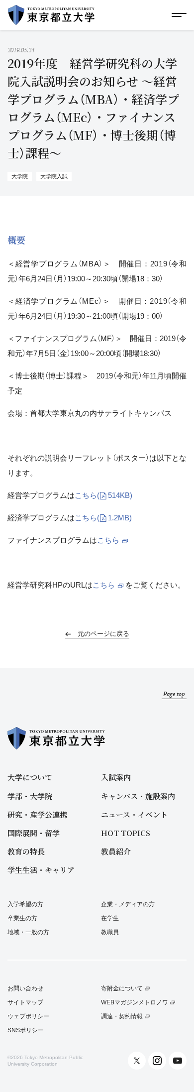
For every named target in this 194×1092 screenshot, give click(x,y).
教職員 (110, 932)
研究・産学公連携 (37, 814)
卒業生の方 (22, 918)
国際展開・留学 (33, 833)
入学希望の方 (25, 904)
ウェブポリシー (28, 1016)
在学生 (110, 918)
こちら (103, 495)
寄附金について (122, 988)
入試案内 (116, 777)
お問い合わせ (25, 988)
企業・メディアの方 (128, 904)
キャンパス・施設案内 (138, 796)
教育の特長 (26, 851)
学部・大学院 (29, 796)
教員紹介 (116, 851)
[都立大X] (137, 1061)
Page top (174, 694)
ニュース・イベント (134, 814)
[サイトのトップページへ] (51, 15)
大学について (29, 777)
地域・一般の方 (28, 932)
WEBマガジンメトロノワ (134, 1002)
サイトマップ (25, 1002)
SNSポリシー (25, 1030)
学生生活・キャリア (41, 869)
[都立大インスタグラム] (157, 1061)
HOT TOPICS (125, 833)
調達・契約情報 (122, 1016)
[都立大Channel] (178, 1061)
